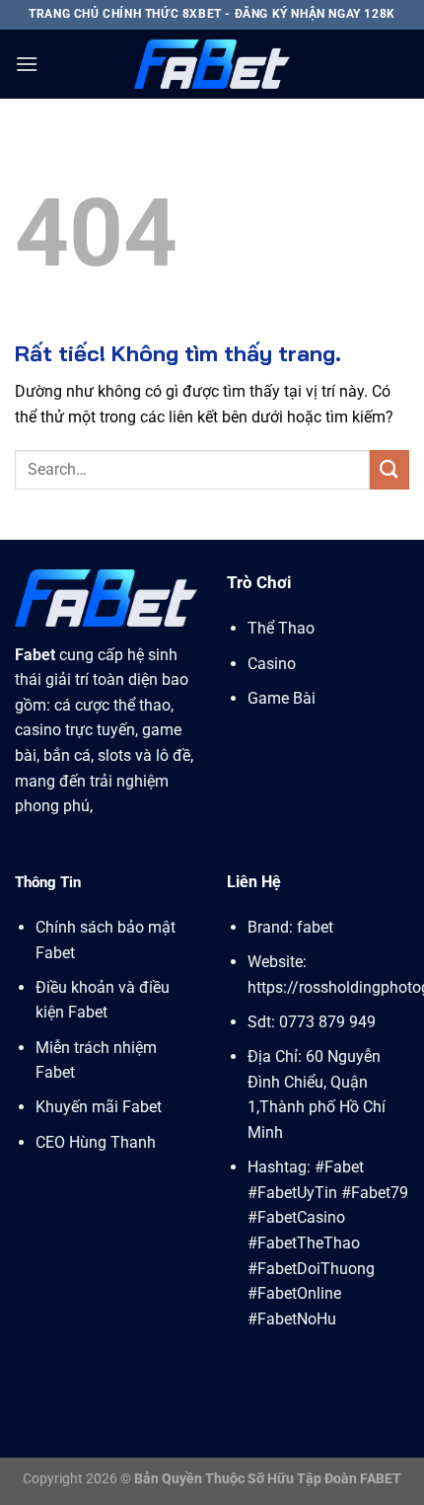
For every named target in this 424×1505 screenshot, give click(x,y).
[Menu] (26, 63)
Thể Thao (282, 628)
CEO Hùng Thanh (95, 1142)
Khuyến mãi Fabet (98, 1106)
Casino (271, 663)
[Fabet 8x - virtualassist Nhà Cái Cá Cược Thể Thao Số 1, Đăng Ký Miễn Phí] (212, 63)
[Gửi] (389, 469)
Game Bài (281, 698)
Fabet (35, 654)
